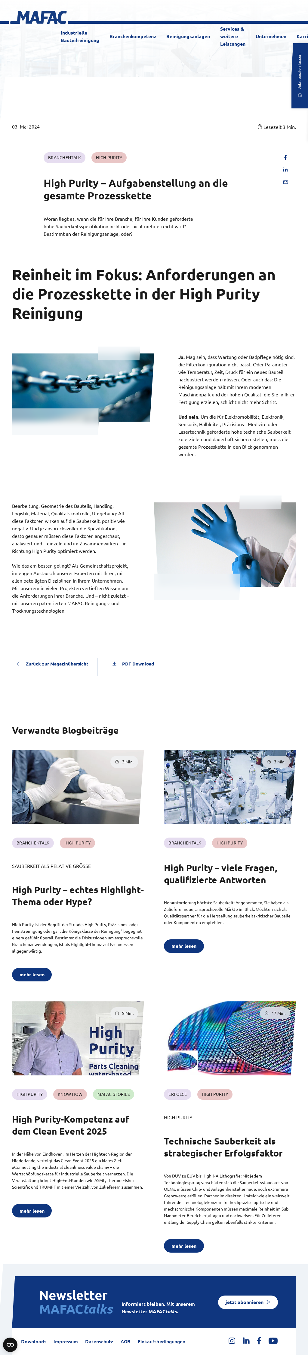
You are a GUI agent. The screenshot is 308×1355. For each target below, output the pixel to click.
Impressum (66, 1341)
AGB (126, 1341)
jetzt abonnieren (244, 1302)
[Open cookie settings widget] (10, 1345)
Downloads (33, 1341)
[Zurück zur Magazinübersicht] (18, 664)
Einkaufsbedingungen (161, 1341)
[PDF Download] (114, 664)
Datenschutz (99, 1341)
